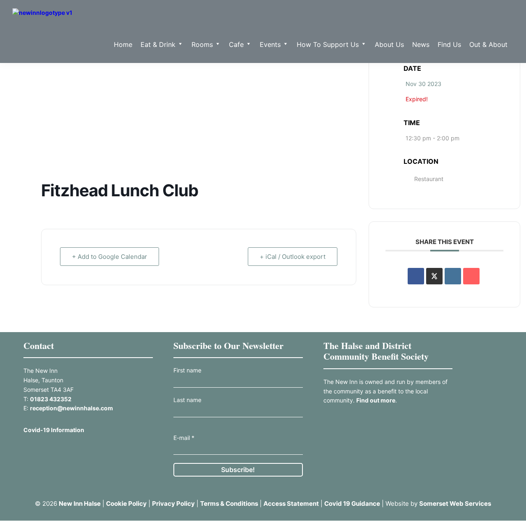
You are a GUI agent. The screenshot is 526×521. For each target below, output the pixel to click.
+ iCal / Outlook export (292, 256)
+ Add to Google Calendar (109, 256)
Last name (187, 399)
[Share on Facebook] (416, 276)
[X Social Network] (434, 276)
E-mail (183, 437)
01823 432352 (51, 398)
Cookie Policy (126, 503)
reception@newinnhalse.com (71, 408)
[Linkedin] (453, 276)
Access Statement (291, 503)
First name (187, 370)
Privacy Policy (173, 503)
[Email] (471, 276)
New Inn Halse (80, 503)
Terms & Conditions (229, 503)
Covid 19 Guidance (352, 503)
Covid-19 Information (53, 429)
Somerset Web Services (455, 503)
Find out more (375, 400)
